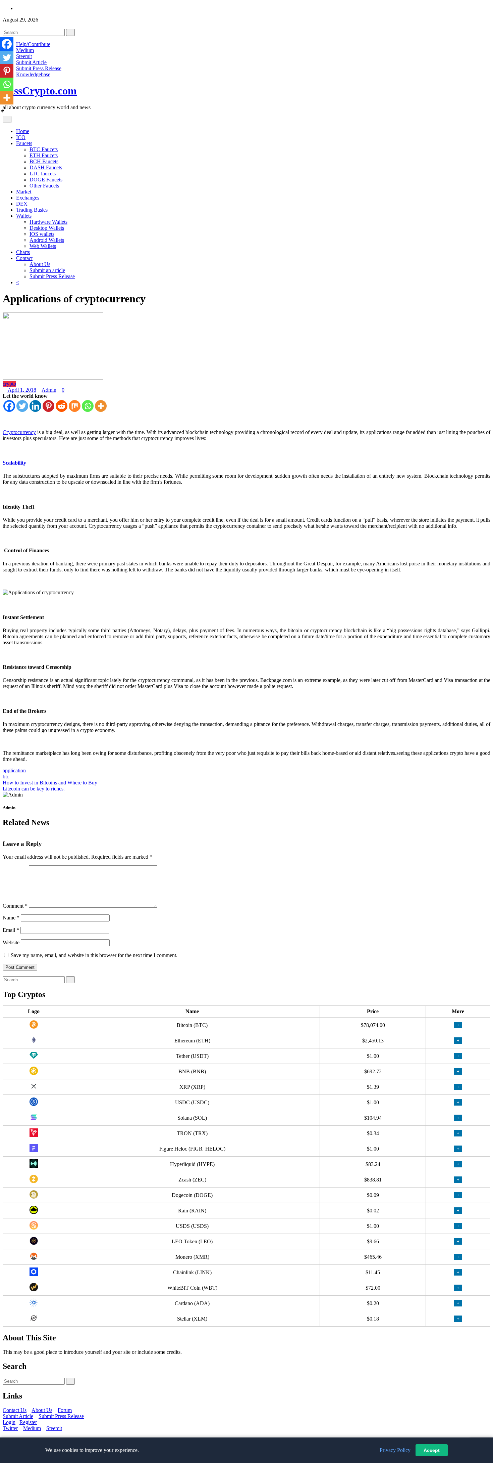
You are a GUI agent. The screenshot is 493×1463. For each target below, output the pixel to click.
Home (22, 131)
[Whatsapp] (88, 406)
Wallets (24, 216)
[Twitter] (22, 406)
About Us (40, 264)
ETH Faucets (44, 155)
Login (9, 1422)
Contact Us (14, 1410)
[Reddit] (61, 406)
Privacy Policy (395, 1450)
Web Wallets (43, 246)
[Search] (70, 32)
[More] (101, 406)
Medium (25, 50)
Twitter (10, 1428)
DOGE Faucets (46, 179)
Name (11, 917)
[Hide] (2, 111)
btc (6, 776)
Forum (65, 1410)
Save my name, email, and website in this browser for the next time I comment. (94, 955)
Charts (23, 252)
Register (28, 1422)
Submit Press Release (38, 68)
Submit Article (31, 62)
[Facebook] (9, 406)
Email (11, 930)
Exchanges (27, 198)
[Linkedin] (35, 406)
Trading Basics (32, 210)
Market (23, 192)
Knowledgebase (33, 74)
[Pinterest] (48, 406)
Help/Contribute (33, 44)
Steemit (24, 56)
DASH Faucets (46, 167)
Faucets (24, 143)
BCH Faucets (44, 161)
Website (11, 942)
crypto (9, 384)
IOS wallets (42, 234)
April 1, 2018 (21, 390)
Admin (49, 390)
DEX (22, 204)
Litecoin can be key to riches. (34, 788)
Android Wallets (47, 240)
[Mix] (74, 406)
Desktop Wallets (47, 228)
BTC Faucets (44, 149)
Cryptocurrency (19, 432)
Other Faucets (44, 185)
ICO (20, 137)
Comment (15, 906)
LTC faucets (43, 173)
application (14, 770)
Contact (24, 258)
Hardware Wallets (48, 222)
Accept (432, 1450)
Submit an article (47, 270)
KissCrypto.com (40, 91)
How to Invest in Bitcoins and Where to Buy (50, 782)
